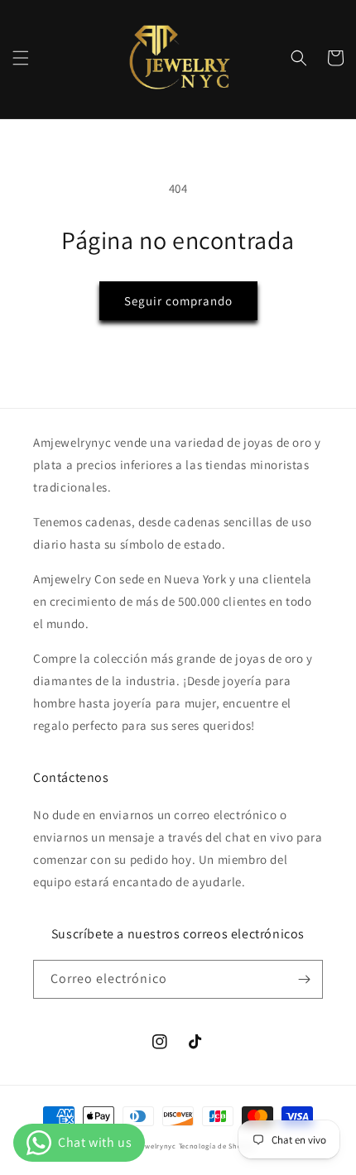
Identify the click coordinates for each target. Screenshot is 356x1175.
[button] (20, 58)
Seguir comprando (178, 301)
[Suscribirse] (304, 979)
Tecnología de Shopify (217, 1145)
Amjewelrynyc (152, 1145)
